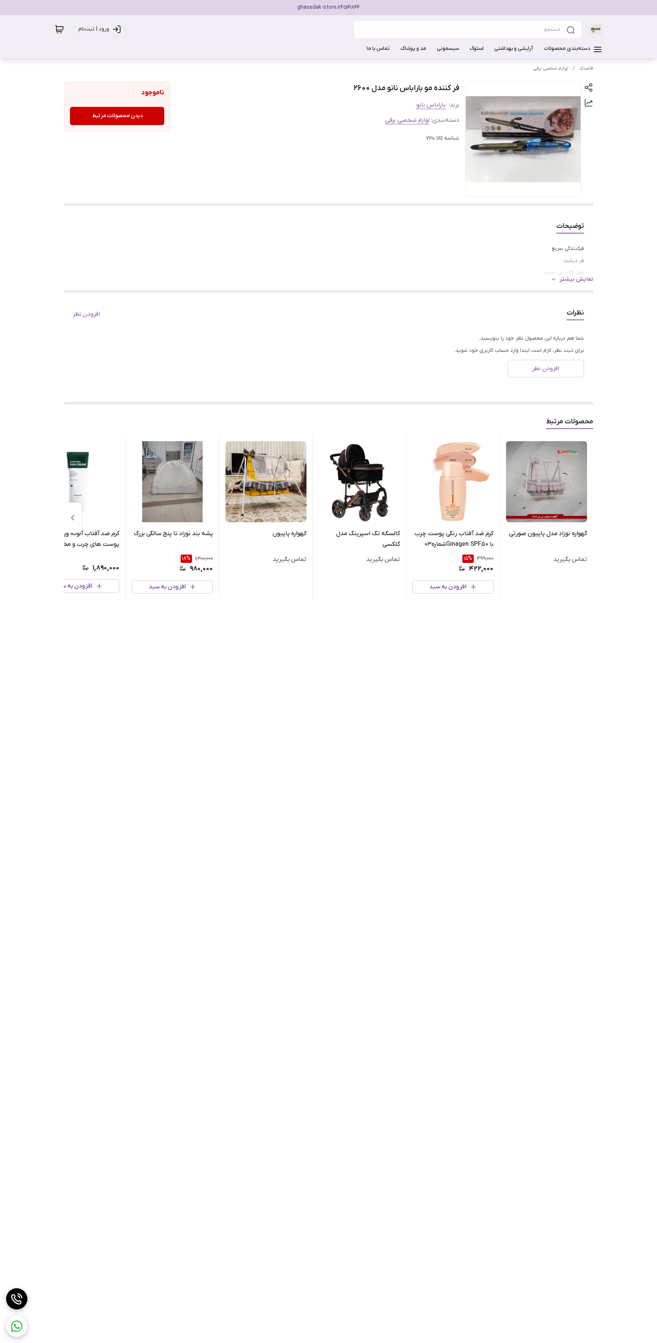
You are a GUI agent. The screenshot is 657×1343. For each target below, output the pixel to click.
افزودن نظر (86, 314)
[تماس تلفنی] (16, 1299)
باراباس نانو (431, 105)
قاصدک (586, 68)
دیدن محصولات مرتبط (117, 115)
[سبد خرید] (59, 29)
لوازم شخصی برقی (550, 68)
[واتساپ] (16, 1326)
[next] (72, 517)
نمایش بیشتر (576, 279)
